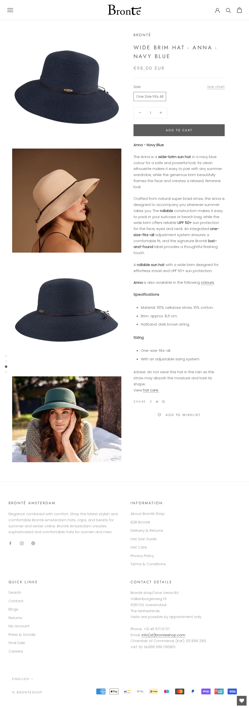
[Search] (228, 10)
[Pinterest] (163, 401)
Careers (16, 651)
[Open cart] (239, 10)
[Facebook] (150, 401)
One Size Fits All (149, 96)
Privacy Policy (142, 555)
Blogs (13, 609)
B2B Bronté (140, 522)
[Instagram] (22, 543)
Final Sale (17, 642)
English (20, 679)
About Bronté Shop (148, 513)
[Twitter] (157, 401)
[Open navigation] (10, 10)
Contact (16, 600)
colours (207, 282)
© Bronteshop (27, 692)
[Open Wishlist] (242, 701)
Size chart (216, 86)
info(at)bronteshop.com (163, 634)
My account (19, 625)
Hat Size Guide (144, 538)
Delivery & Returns (147, 530)
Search (15, 592)
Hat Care (139, 547)
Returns (15, 617)
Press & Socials (22, 634)
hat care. (151, 390)
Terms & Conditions (148, 563)
